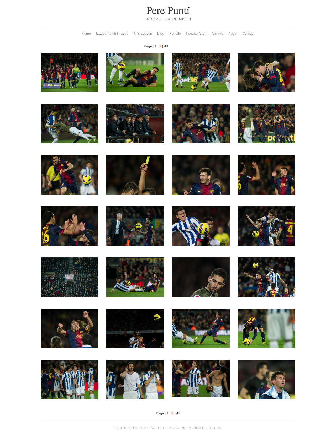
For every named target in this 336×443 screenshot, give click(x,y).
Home (86, 33)
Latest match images (112, 33)
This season (142, 33)
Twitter (156, 427)
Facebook (176, 427)
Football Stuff (196, 33)
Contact (248, 33)
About (232, 33)
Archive (217, 33)
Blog (160, 33)
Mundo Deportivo (205, 427)
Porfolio (175, 33)
